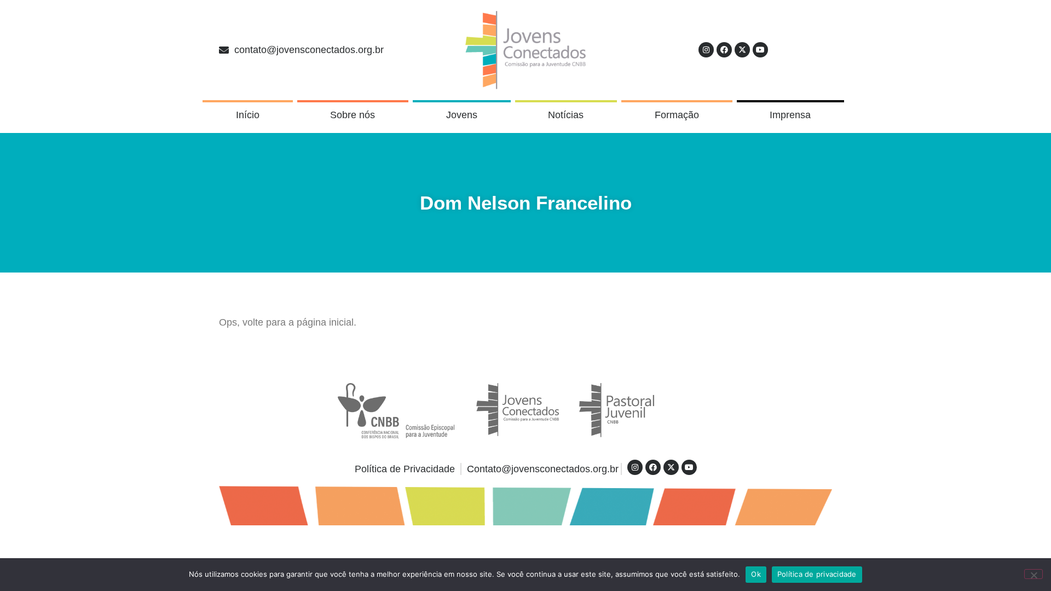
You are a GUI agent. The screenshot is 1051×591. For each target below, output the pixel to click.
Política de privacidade (817, 574)
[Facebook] (724, 49)
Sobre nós (352, 114)
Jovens (461, 114)
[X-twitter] (742, 49)
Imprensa (790, 114)
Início (247, 114)
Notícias (566, 114)
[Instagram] (706, 49)
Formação (677, 114)
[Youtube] (760, 49)
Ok (756, 574)
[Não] (1033, 574)
